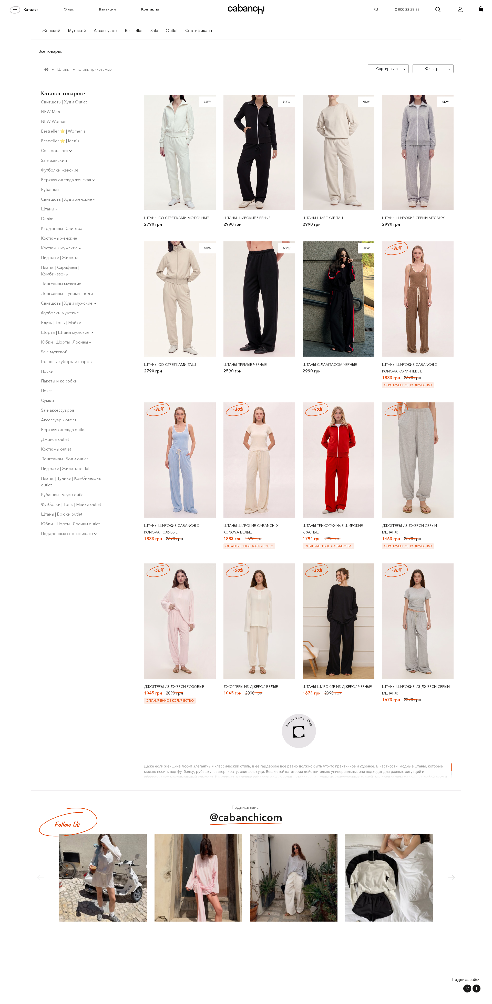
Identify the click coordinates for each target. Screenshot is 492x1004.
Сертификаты (198, 30)
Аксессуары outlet (58, 419)
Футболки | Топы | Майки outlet (71, 504)
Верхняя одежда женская (66, 179)
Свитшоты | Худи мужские (67, 303)
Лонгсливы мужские (61, 283)
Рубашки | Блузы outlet (63, 494)
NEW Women (53, 121)
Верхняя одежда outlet (63, 429)
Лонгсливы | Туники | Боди (67, 293)
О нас (69, 9)
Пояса (47, 390)
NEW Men (50, 111)
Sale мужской (54, 351)
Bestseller (134, 30)
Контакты (150, 9)
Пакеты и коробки (59, 380)
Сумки (47, 400)
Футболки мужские (60, 312)
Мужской (77, 30)
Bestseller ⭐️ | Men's (60, 140)
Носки (47, 371)
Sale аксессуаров (57, 410)
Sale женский (54, 160)
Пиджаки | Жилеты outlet (65, 468)
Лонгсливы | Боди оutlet (64, 458)
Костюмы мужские (60, 247)
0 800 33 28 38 (407, 9)
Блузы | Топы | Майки (61, 322)
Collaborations (55, 150)
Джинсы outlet (55, 439)
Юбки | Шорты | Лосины (65, 342)
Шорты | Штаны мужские (65, 332)
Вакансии (107, 9)
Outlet (172, 30)
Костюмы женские (59, 238)
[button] (451, 877)
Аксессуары (105, 30)
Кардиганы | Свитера (61, 228)
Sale (154, 30)
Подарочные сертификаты (67, 533)
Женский (51, 30)
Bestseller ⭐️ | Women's (63, 131)
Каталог (31, 9)
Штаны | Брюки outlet (61, 514)
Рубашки (50, 189)
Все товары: (50, 51)
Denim (47, 218)
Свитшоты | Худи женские (67, 199)
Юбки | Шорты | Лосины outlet (70, 523)
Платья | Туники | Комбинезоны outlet (71, 481)
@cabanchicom (246, 817)
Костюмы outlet (56, 449)
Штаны (48, 208)
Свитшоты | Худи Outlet (64, 101)
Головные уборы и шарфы (66, 361)
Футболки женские (59, 170)
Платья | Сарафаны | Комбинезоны (60, 270)
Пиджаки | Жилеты (59, 257)
